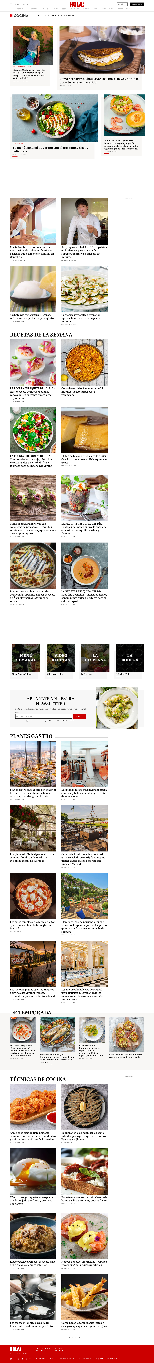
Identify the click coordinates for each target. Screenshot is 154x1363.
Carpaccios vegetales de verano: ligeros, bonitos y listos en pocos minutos (80, 318)
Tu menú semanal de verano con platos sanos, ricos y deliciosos (50, 149)
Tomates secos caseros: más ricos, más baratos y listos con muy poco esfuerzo (84, 1198)
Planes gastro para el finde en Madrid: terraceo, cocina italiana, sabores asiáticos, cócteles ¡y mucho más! (33, 793)
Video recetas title (55, 674)
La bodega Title (123, 674)
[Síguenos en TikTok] (23, 1359)
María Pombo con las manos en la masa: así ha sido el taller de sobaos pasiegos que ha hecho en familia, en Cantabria (32, 252)
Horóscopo (130, 9)
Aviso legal (42, 1359)
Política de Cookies (60, 1359)
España (121, 4)
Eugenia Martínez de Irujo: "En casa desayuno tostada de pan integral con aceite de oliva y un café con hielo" (29, 73)
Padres (121, 9)
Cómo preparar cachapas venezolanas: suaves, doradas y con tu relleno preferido (99, 80)
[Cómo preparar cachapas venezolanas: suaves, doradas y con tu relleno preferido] (102, 50)
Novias (112, 9)
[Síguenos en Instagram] (11, 1359)
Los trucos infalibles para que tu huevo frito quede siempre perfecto (31, 1324)
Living (95, 9)
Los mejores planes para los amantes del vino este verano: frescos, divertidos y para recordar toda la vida (33, 993)
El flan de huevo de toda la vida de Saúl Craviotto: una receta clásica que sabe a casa (84, 459)
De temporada (69, 15)
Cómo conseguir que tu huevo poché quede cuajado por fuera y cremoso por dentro (32, 1200)
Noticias (47, 15)
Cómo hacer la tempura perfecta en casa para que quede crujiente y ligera (84, 1324)
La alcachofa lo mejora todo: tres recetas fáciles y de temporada (125, 1055)
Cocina (64, 9)
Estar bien (75, 9)
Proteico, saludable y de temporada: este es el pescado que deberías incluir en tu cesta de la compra (57, 1058)
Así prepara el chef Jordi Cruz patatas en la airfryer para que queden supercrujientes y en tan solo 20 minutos (84, 252)
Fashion (46, 9)
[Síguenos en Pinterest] (30, 1359)
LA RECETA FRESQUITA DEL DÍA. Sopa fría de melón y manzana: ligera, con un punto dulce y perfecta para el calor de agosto (84, 596)
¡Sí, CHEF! (79, 716)
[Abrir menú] (11, 4)
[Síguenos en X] (19, 1359)
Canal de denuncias (110, 1359)
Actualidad (21, 9)
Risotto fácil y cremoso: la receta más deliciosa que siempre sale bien (32, 1263)
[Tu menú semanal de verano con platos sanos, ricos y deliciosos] (55, 118)
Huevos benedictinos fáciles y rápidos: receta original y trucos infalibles (84, 1263)
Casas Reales (34, 9)
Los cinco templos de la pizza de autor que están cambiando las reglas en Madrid (32, 925)
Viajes (103, 9)
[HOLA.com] (77, 4)
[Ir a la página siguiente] (90, 1337)
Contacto (58, 1348)
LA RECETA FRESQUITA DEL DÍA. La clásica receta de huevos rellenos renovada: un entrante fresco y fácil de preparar (32, 393)
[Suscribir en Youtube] (26, 1359)
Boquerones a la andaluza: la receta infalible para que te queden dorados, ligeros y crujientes (84, 1136)
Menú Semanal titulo (22, 674)
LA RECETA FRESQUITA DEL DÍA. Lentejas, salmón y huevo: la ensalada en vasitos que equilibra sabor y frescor (84, 528)
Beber (60, 15)
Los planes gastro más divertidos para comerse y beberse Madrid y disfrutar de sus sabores (84, 793)
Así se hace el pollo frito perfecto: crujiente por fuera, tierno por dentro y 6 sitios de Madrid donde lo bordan (33, 1136)
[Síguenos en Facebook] (15, 1359)
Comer (54, 15)
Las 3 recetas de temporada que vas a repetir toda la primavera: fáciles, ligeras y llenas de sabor (91, 1050)
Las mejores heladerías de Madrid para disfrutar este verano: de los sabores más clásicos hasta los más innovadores (81, 994)
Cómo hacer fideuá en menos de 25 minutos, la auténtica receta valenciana (82, 391)
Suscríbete (137, 4)
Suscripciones (43, 1348)
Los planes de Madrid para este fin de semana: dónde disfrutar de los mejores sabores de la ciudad (32, 857)
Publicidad (41, 1350)
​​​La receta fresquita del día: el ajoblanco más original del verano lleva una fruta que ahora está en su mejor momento (22, 1050)
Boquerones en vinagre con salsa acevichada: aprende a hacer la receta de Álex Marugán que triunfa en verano (32, 596)
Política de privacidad (85, 1359)
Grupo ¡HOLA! (60, 1350)
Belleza (55, 9)
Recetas (39, 15)
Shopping (86, 9)
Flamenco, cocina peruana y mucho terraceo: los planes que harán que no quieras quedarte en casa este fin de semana (84, 926)
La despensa (86, 674)
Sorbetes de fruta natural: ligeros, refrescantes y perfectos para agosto (32, 316)
